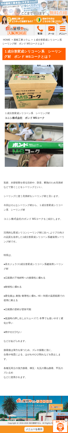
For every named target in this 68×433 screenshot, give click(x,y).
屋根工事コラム (22, 39)
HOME (6, 39)
